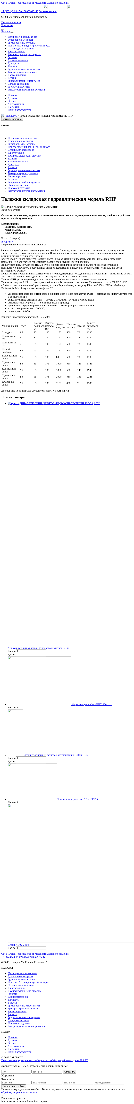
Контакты (13, 107)
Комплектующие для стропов (24, 54)
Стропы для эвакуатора (21, 48)
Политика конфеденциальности (19, 1060)
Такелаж (12, 66)
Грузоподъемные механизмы (24, 69)
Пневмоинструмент (19, 86)
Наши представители (20, 109)
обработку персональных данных (20, 1092)
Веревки (12, 77)
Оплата (12, 101)
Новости (12, 95)
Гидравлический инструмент (24, 80)
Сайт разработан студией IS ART (69, 1060)
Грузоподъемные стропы (21, 42)
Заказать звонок (48, 11)
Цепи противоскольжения (22, 36)
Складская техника (18, 83)
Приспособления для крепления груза (29, 45)
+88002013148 (30, 11)
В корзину (7, 241)
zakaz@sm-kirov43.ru (33, 956)
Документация (16, 104)
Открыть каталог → (12, 119)
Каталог (6, 31)
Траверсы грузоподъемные (23, 72)
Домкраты (13, 63)
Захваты (12, 57)
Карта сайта (44, 1060)
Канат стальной (16, 51)
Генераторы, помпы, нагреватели (26, 89)
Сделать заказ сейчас (14, 1086)
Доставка (13, 98)
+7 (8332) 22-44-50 (11, 11)
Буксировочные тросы (20, 39)
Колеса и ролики (17, 75)
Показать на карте (11, 22)
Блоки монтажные (18, 60)
